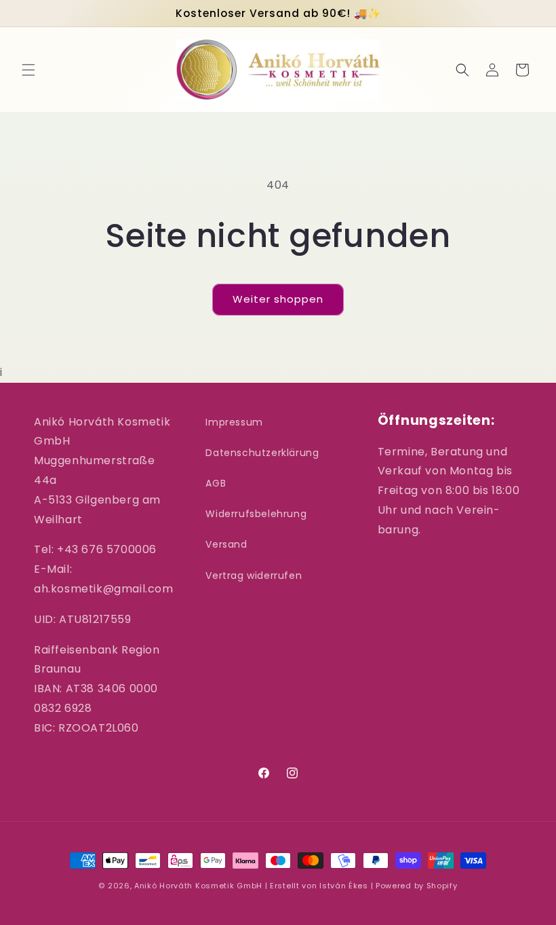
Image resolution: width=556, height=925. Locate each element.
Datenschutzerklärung (262, 452)
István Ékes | (347, 885)
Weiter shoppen (278, 299)
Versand (226, 544)
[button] (28, 70)
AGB (215, 483)
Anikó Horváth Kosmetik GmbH (198, 885)
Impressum (233, 422)
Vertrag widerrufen (253, 575)
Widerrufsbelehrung (255, 514)
